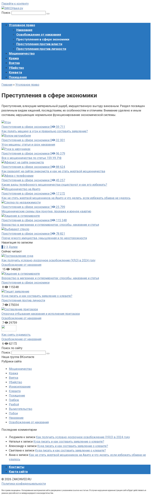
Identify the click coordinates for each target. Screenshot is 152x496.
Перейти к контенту (15, 3)
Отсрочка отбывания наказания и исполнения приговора (40, 314)
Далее (13, 247)
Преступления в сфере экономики (25, 282)
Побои (13, 413)
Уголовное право (22, 25)
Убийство (16, 68)
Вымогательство (20, 409)
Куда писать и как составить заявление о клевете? (36, 296)
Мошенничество (22, 53)
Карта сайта (18, 471)
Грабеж (14, 400)
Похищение (18, 77)
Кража (14, 58)
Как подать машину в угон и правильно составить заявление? (44, 131)
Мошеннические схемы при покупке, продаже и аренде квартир (46, 211)
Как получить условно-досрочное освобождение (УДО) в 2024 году (48, 260)
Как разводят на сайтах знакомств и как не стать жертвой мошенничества (53, 171)
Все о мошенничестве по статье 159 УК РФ (31, 158)
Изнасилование (20, 386)
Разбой (14, 404)
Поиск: (6, 12)
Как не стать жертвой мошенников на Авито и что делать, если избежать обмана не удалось (65, 198)
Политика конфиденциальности (23, 483)
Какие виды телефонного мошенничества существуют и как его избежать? (54, 184)
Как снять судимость (16, 334)
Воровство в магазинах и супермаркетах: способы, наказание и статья (50, 224)
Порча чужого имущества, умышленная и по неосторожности (44, 238)
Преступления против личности (41, 49)
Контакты (16, 467)
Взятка (14, 63)
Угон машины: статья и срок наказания (28, 144)
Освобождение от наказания (38, 34)
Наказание (24, 30)
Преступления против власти (39, 44)
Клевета (15, 72)
